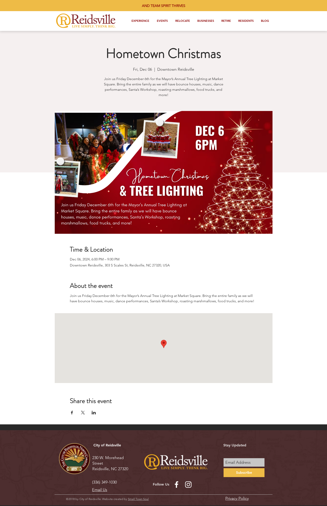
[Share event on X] (83, 412)
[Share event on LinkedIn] (94, 412)
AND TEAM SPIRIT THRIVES (163, 6)
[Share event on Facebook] (72, 412)
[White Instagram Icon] (188, 484)
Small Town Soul (138, 499)
